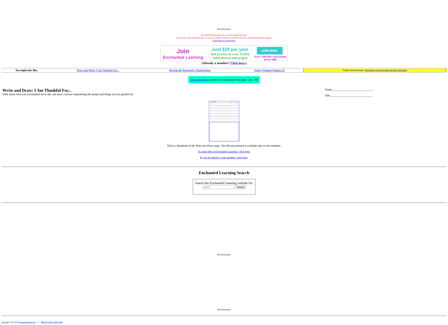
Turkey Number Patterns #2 (269, 70)
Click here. (237, 63)
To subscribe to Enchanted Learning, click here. (224, 151)
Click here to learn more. (224, 40)
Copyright (5, 322)
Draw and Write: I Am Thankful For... (98, 70)
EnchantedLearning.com (27, 322)
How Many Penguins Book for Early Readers (386, 70)
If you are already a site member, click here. (224, 157)
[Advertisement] (224, 14)
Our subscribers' (199, 79)
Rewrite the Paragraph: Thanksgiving (190, 70)
